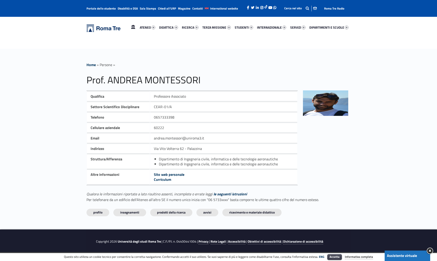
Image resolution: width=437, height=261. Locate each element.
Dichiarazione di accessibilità (303, 241)
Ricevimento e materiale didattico (252, 212)
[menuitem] (133, 27)
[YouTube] (270, 6)
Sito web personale (169, 174)
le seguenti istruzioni (230, 194)
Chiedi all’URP (167, 8)
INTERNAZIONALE (269, 27)
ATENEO (145, 27)
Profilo (97, 212)
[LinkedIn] (257, 6)
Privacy (203, 241)
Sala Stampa (148, 8)
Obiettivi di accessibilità (264, 241)
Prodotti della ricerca (171, 212)
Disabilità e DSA (128, 8)
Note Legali (218, 241)
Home (133, 27)
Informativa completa (359, 256)
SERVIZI (295, 27)
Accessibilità (237, 241)
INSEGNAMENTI (129, 212)
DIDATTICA (166, 27)
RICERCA (188, 27)
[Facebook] (248, 6)
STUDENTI (242, 27)
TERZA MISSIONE (214, 27)
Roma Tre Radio (334, 8)
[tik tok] (266, 6)
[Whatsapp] (275, 6)
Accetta (335, 256)
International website (224, 8)
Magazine (184, 8)
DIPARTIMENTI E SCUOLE (326, 27)
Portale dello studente (101, 8)
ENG (321, 256)
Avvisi (207, 212)
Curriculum (162, 179)
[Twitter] (253, 6)
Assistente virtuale (402, 255)
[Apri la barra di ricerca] (300, 8)
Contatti (197, 8)
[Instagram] (262, 6)
